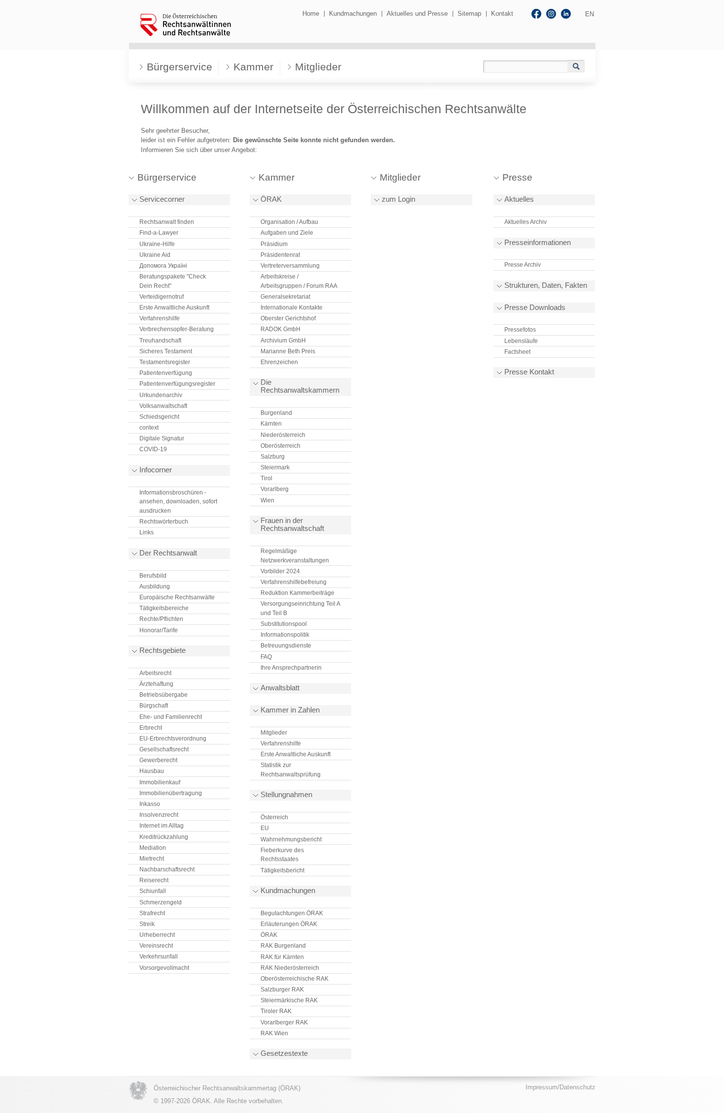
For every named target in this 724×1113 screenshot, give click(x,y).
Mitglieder (318, 66)
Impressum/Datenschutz (560, 1087)
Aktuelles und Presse (417, 13)
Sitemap (469, 13)
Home (310, 13)
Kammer (253, 66)
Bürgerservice (179, 66)
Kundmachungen (353, 13)
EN (589, 14)
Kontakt (502, 13)
